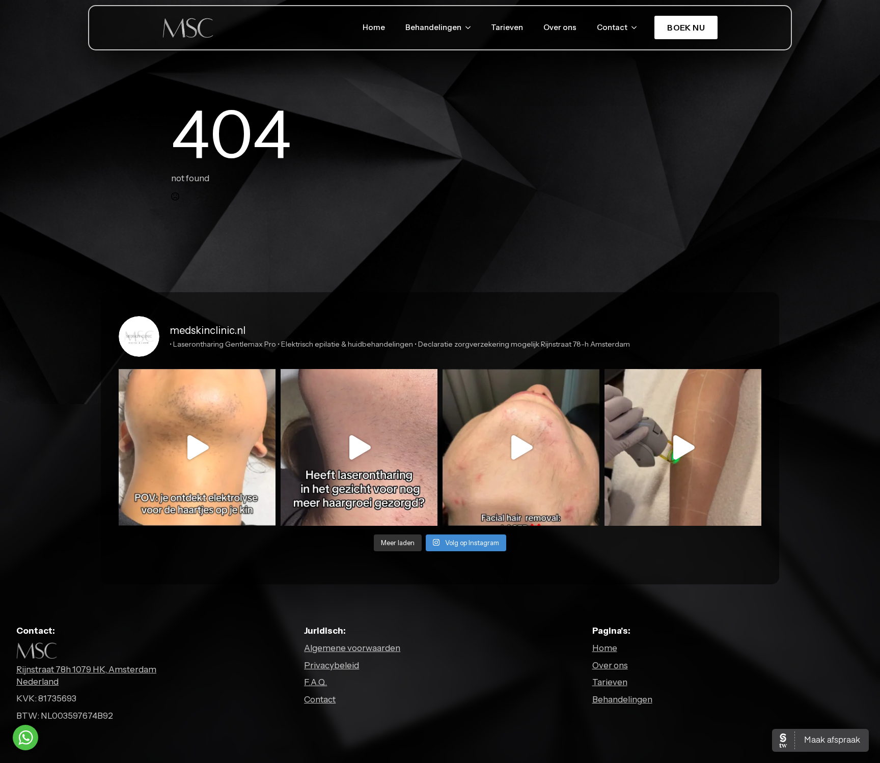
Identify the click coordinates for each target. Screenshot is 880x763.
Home (374, 27)
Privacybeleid (331, 665)
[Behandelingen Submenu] (471, 28)
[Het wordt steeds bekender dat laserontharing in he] (359, 447)
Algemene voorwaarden (352, 648)
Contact (612, 27)
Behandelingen (433, 27)
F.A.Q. (315, 682)
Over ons (559, 27)
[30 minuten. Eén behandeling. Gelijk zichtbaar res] (197, 447)
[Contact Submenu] (637, 28)
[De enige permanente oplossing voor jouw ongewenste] (521, 447)
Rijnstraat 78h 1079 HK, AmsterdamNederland (86, 675)
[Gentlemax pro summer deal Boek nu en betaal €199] (682, 447)
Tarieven (507, 27)
